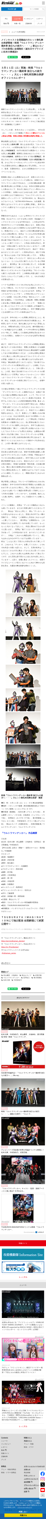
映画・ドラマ (28, 1447)
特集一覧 (17, 23)
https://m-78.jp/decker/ (10, 947)
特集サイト (5, 1453)
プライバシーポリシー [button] (24, 1507)
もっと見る (23, 1277)
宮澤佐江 (26, 978)
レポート (40, 19)
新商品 (3, 1466)
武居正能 (38, 975)
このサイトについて (31, 1479)
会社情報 (27, 1482)
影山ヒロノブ (26, 975)
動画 (5, 23)
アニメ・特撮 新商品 (8, 1469)
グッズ (39, 23)
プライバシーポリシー (32, 1485)
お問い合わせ (28, 1488)
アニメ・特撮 (28, 1444)
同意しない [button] (23, 1512)
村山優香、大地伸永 (10, 975)
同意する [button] (23, 1515)
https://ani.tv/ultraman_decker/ (13, 941)
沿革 (25, 1491)
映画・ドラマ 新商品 (8, 1472)
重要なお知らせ (29, 1476)
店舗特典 (28, 23)
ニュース (17, 19)
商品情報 (27, 1472)
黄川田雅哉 (38, 978)
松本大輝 (6, 980)
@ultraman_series (9, 953)
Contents (4, 1438)
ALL (6, 19)
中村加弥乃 (18, 980)
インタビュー (28, 19)
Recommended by (29, 1232)
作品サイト (28, 1441)
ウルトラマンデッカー (11, 978)
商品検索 (11, 9)
